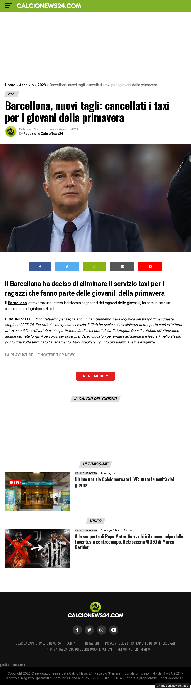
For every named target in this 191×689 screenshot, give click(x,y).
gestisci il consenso (12, 664)
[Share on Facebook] (40, 266)
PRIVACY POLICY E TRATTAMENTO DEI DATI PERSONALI (140, 643)
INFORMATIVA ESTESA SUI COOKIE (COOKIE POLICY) (79, 649)
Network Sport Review (133, 649)
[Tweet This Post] (67, 266)
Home (10, 85)
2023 (42, 85)
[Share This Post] (95, 266)
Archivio (26, 85)
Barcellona (17, 303)
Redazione (92, 643)
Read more (93, 376)
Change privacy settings (172, 685)
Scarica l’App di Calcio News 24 (38, 643)
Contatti (73, 643)
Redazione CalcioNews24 (43, 133)
